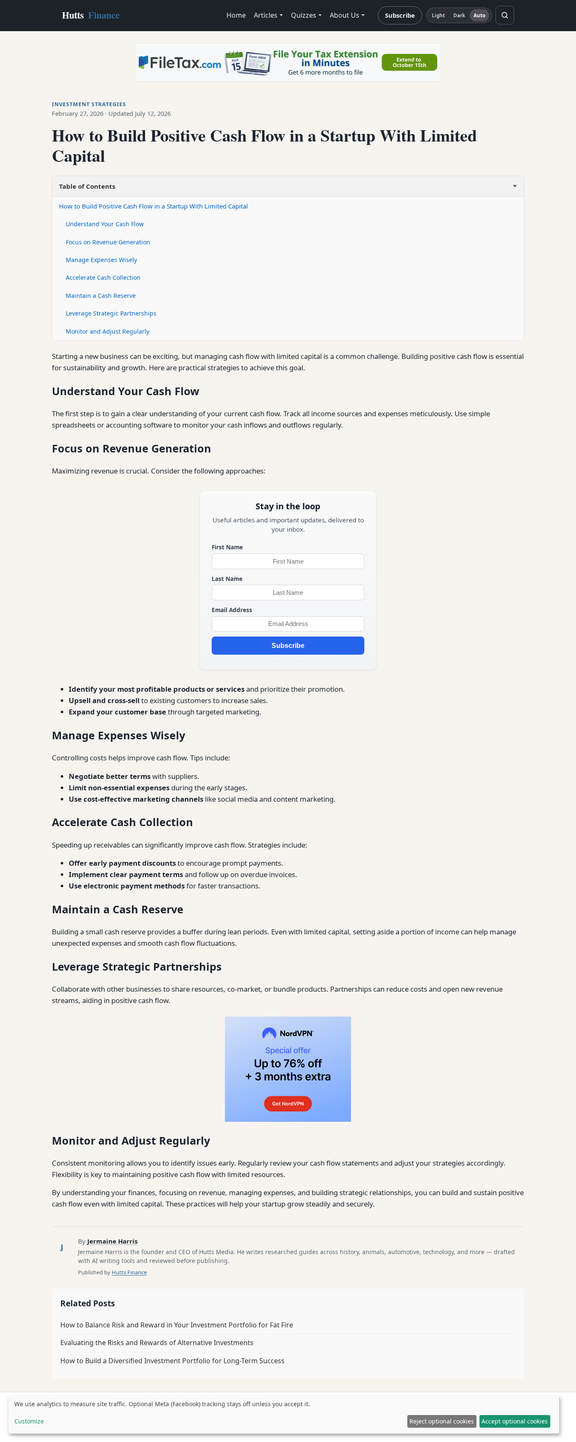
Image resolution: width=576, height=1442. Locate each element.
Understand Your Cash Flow (105, 224)
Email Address (232, 610)
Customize (29, 1421)
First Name (227, 547)
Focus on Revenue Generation (108, 242)
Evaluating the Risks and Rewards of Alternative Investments (156, 1342)
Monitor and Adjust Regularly (107, 331)
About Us (344, 15)
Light (438, 15)
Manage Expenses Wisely (101, 260)
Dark (459, 15)
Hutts (91, 15)
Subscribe (400, 15)
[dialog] (283, 1415)
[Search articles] (504, 15)
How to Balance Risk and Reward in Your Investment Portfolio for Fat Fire (176, 1325)
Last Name (227, 579)
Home (236, 15)
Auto (479, 15)
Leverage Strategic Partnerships (111, 313)
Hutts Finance (129, 1272)
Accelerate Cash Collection (103, 277)
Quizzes (303, 15)
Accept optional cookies (515, 1421)
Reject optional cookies (441, 1421)
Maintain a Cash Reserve (101, 296)
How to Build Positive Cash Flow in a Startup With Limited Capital (153, 206)
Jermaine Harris (112, 1241)
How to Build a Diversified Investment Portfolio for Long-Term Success (172, 1360)
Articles (265, 15)
